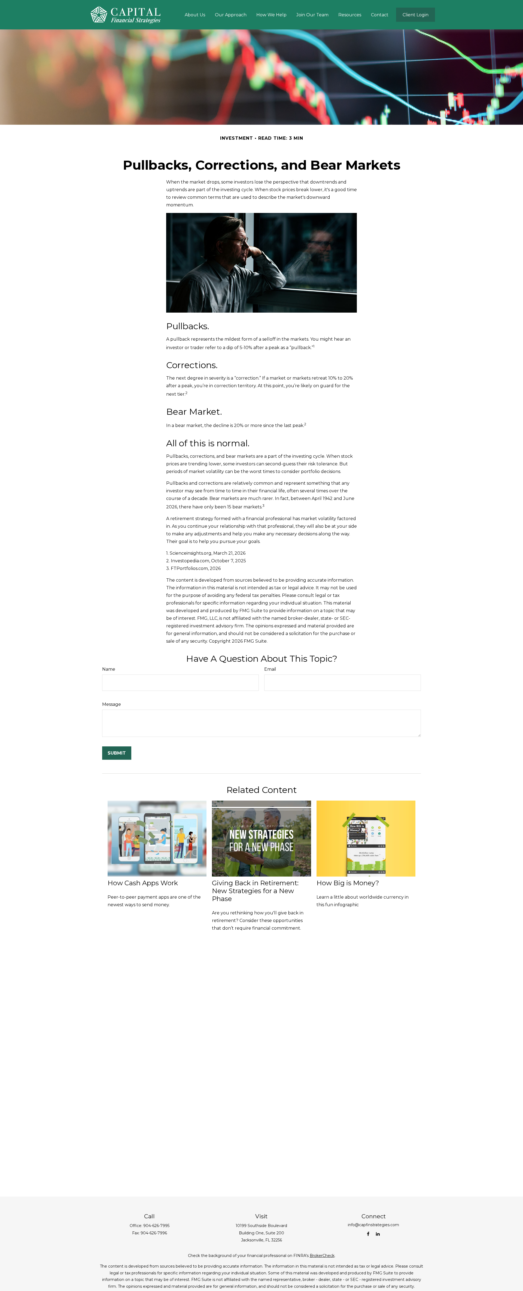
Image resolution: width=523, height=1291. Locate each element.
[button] (195, 15)
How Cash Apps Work (143, 883)
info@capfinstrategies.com (373, 1224)
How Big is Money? (348, 883)
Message (111, 704)
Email (270, 669)
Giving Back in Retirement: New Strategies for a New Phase (255, 891)
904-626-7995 (156, 1225)
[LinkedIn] (377, 1233)
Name (108, 669)
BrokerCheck (322, 1255)
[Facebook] (368, 1233)
